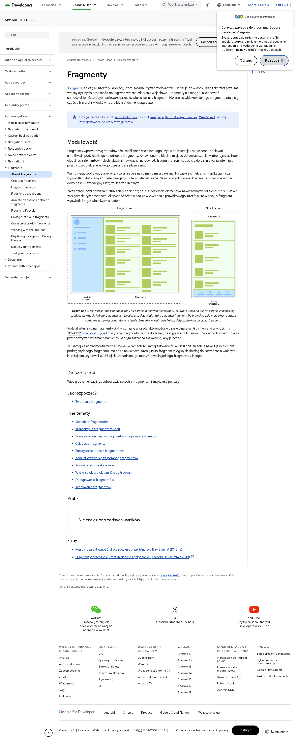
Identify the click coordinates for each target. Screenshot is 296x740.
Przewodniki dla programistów (227, 669)
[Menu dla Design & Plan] (96, 5)
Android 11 (184, 692)
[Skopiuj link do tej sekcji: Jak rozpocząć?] (101, 393)
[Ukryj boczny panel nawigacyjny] (49, 733)
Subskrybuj (245, 730)
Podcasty (65, 696)
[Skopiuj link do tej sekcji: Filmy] (81, 540)
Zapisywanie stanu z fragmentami (99, 451)
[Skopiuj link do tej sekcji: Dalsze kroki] (99, 373)
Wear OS (143, 664)
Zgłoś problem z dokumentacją (267, 661)
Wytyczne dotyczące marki (111, 730)
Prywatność (105, 679)
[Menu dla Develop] (124, 5)
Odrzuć (246, 61)
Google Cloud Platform (175, 712)
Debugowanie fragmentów (94, 480)
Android (64, 657)
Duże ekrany (146, 657)
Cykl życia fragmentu (90, 444)
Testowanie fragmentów (93, 487)
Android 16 (185, 660)
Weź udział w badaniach (272, 676)
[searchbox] (27, 35)
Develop (113, 5)
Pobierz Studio (226, 683)
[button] (24, 60)
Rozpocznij (274, 61)
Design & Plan (81, 5)
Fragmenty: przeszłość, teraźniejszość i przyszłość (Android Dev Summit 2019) (132, 557)
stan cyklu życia (94, 333)
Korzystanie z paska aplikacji (95, 465)
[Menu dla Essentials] (62, 5)
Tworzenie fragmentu (90, 402)
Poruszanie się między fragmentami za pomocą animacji (115, 436)
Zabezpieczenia (69, 670)
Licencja (83, 730)
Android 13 (184, 679)
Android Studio (258, 5)
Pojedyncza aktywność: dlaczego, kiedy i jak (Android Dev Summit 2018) (126, 550)
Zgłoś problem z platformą (273, 653)
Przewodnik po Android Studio (232, 659)
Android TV (145, 683)
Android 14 (185, 673)
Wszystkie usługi (209, 712)
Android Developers (79, 60)
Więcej (139, 5)
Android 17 (184, 653)
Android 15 (184, 666)
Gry (100, 653)
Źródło (63, 677)
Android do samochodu (153, 677)
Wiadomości (67, 683)
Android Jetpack (126, 117)
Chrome (128, 712)
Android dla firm (69, 664)
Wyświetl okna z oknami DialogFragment (104, 473)
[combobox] (180, 4)
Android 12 (184, 686)
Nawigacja (157, 117)
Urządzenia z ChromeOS (154, 670)
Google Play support (269, 670)
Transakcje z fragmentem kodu (97, 429)
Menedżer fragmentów (92, 422)
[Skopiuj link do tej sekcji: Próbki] (84, 499)
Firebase (146, 712)
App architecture (20, 20)
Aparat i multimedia (111, 673)
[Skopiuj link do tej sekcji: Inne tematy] (94, 413)
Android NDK (225, 690)
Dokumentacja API (229, 677)
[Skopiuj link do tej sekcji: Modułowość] (101, 142)
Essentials (49, 5)
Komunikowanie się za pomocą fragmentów (106, 458)
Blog (62, 690)
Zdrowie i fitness (108, 666)
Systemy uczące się (110, 660)
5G (100, 686)
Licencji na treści (170, 575)
